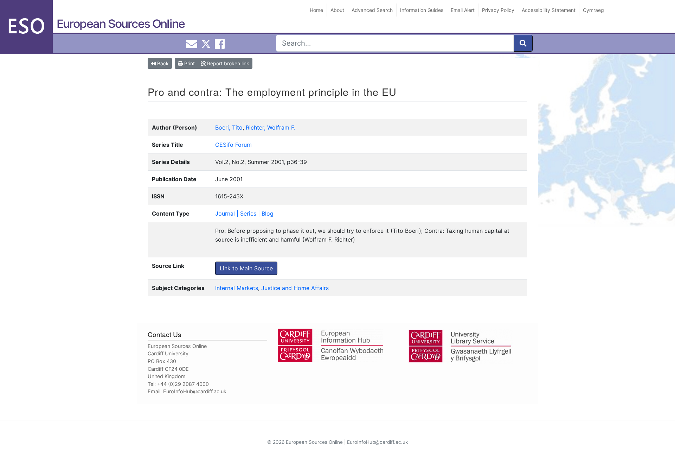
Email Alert (463, 10)
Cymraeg (593, 10)
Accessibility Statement (549, 10)
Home (316, 10)
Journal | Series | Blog (244, 213)
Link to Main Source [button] (246, 268)
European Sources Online (121, 24)
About (337, 10)
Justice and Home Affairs (295, 287)
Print (189, 63)
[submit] (523, 43)
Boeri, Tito (229, 127)
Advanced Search (372, 10)
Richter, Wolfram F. (270, 127)
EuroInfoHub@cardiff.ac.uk (194, 391)
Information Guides (421, 10)
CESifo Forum (233, 144)
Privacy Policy (498, 10)
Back (162, 63)
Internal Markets (236, 287)
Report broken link (227, 63)
